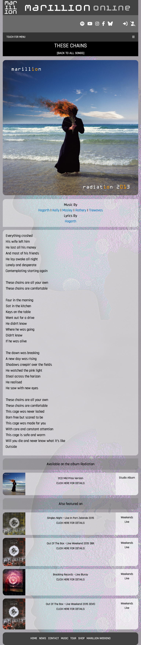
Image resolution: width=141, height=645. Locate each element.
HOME (33, 638)
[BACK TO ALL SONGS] (70, 53)
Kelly (55, 210)
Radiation (87, 464)
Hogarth (44, 210)
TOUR (73, 638)
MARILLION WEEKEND (99, 638)
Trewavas (96, 210)
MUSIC (64, 638)
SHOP (81, 638)
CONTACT (53, 638)
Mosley (67, 210)
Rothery (80, 210)
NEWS (42, 638)
